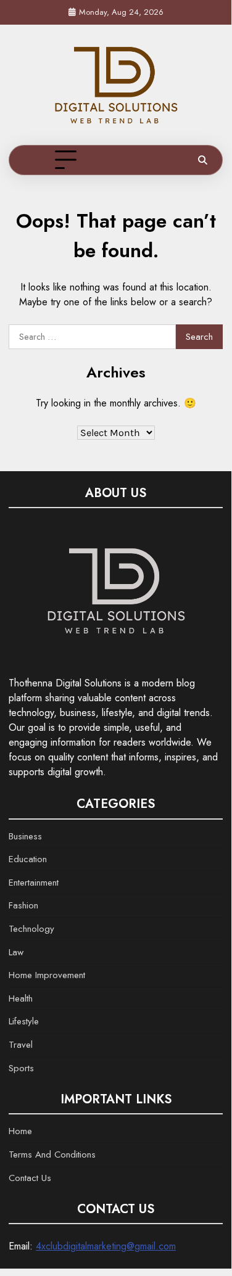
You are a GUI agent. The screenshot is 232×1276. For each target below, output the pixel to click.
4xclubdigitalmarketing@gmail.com (106, 1246)
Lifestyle (24, 1021)
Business (25, 836)
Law (16, 952)
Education (28, 859)
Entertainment (34, 882)
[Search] (202, 160)
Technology (31, 929)
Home (20, 1131)
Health (21, 998)
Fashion (23, 905)
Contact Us (30, 1178)
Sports (21, 1068)
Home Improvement (47, 975)
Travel (21, 1045)
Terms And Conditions (52, 1154)
